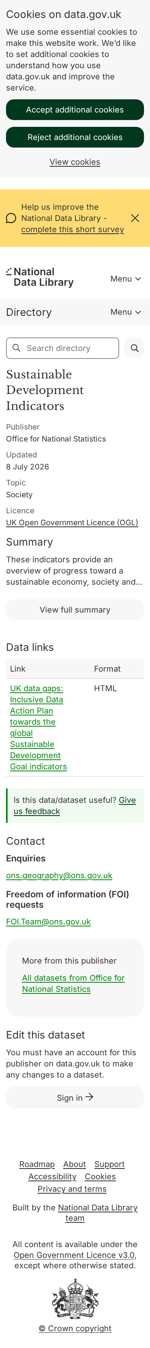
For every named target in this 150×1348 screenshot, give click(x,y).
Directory (29, 312)
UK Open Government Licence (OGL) (72, 522)
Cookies (100, 1176)
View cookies (75, 162)
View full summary (75, 610)
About (74, 1164)
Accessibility (52, 1176)
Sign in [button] (71, 1098)
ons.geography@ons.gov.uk (59, 875)
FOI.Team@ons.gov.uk (48, 921)
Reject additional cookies (75, 137)
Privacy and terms (72, 1189)
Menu (121, 279)
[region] (75, 717)
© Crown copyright (75, 1328)
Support (109, 1164)
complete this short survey (72, 229)
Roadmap (37, 1164)
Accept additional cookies (75, 109)
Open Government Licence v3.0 (74, 1255)
